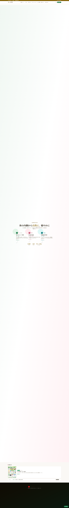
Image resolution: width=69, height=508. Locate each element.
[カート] (56, 2)
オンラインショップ (34, 2)
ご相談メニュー (22, 2)
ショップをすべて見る (51, 503)
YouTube (58, 0)
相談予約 (59, 2)
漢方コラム (29, 2)
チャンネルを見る (24, 501)
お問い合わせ (46, 2)
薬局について (42, 2)
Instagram (60, 0)
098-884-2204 (9, 0)
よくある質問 (38, 2)
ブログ (26, 2)
